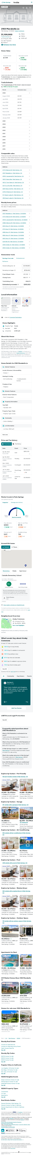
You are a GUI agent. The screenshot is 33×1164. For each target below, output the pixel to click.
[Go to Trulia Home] (16, 2)
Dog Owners (20, 676)
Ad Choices (10, 1138)
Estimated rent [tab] (20, 258)
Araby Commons (19, 31)
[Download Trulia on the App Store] (10, 1130)
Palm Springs (5, 750)
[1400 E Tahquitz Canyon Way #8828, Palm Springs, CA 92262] (10, 813)
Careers (27, 1136)
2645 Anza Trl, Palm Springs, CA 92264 (13, 226)
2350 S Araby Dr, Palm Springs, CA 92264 (14, 244)
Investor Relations (9, 1137)
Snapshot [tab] (5, 502)
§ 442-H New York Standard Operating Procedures (11, 1122)
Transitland (20, 1112)
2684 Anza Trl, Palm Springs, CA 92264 (13, 235)
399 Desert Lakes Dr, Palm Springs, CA (13, 198)
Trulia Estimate (8, 85)
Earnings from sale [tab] (8, 258)
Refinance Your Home (9, 44)
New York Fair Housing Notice (7, 1123)
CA (6, 1038)
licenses (11, 1118)
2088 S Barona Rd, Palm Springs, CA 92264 (14, 223)
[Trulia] (2, 1130)
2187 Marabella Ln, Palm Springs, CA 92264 (14, 213)
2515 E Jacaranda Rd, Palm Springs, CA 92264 (15, 219)
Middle (14, 571)
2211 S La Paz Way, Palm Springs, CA (12, 185)
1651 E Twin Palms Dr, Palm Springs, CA (13, 182)
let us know (13, 1148)
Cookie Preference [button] (16, 1138)
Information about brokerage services (11, 1124)
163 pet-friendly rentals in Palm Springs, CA (15, 776)
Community (10, 676)
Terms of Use (16, 1137)
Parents (29, 676)
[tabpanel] (16, 277)
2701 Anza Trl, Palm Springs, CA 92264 (13, 229)
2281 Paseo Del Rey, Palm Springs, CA (13, 188)
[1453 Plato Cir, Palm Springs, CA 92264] (10, 988)
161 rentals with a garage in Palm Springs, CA (15, 804)
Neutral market (16, 517)
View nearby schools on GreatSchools (13, 605)
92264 (20, 351)
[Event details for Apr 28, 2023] (29, 454)
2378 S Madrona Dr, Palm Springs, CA (13, 192)
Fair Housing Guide (21, 1136)
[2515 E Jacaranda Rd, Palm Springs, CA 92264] (10, 1016)
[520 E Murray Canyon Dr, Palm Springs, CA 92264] (10, 843)
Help (30, 1137)
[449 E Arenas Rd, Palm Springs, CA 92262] (10, 785)
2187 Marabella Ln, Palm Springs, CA (12, 173)
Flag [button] (27, 701)
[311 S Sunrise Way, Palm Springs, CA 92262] (10, 960)
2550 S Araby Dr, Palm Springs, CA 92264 (14, 248)
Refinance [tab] (5, 261)
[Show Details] (29, 93)
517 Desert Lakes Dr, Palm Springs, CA (13, 195)
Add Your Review (16, 708)
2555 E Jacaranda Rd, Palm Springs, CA (13, 176)
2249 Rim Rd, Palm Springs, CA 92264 (13, 241)
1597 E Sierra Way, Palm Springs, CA (12, 179)
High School (22, 571)
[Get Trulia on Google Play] (21, 1130)
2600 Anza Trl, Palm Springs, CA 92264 (13, 238)
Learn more (13, 671)
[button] (31, 2)
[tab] (6, 444)
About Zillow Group (12, 1136)
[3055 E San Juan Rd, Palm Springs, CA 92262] (10, 931)
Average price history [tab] (17, 502)
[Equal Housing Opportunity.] (19, 1152)
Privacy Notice (4, 1138)
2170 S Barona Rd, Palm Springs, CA (12, 170)
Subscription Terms (24, 1137)
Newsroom (3, 1137)
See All (5, 669)
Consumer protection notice (24, 1124)
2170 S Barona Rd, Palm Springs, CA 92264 (14, 216)
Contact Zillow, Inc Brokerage (8, 1127)
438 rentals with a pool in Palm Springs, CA (14, 863)
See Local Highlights (18, 625)
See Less (6, 434)
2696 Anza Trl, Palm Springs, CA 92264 (13, 232)
